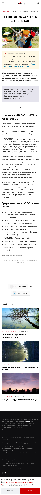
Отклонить (10, 490)
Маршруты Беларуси (21, 66)
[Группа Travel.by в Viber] (31, 287)
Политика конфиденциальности (11, 430)
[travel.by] (20, 3)
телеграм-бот (29, 421)
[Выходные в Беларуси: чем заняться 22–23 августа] (20, 383)
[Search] (38, 3)
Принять (30, 490)
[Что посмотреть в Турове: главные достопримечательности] (20, 318)
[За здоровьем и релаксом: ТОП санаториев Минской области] (20, 351)
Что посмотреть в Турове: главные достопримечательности (14, 336)
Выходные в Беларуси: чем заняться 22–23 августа (20, 400)
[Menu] (3, 3)
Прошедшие (6, 12)
